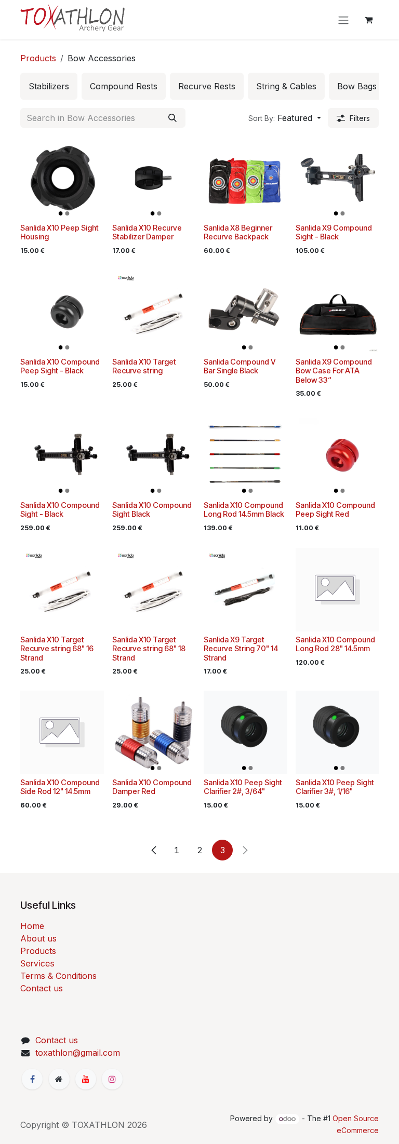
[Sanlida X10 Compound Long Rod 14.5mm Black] (245, 455)
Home (32, 926)
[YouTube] (85, 1079)
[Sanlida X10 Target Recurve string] (154, 312)
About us (38, 938)
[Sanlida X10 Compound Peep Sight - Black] (62, 312)
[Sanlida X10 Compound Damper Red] (154, 732)
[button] (285, 118)
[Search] (172, 118)
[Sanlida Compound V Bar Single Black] (245, 312)
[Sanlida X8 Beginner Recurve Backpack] (245, 178)
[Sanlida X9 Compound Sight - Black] (337, 178)
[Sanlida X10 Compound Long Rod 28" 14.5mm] (337, 589)
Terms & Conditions (58, 976)
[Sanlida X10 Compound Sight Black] (154, 455)
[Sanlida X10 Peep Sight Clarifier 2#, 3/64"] (245, 732)
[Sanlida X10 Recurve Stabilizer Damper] (154, 178)
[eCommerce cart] (368, 19)
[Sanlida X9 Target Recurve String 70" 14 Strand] (245, 589)
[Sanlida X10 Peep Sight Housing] (62, 178)
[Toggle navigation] (343, 20)
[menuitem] (48, 86)
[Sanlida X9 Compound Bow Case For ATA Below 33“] (337, 312)
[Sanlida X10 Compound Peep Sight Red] (337, 455)
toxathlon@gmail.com (77, 1052)
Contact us (41, 988)
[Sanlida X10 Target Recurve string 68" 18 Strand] (154, 589)
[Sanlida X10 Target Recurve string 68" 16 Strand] (62, 589)
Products (38, 58)
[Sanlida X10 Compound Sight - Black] (62, 455)
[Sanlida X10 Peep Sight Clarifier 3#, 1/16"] (337, 732)
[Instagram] (112, 1079)
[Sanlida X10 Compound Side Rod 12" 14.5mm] (62, 732)
